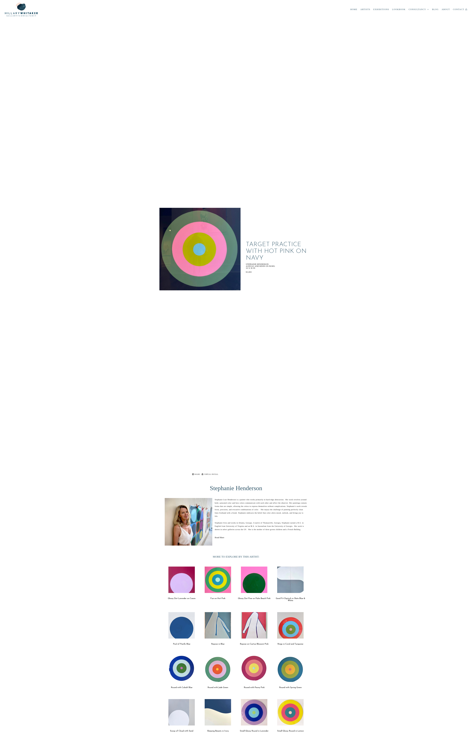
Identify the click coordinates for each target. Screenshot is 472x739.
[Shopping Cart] (466, 9)
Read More (219, 537)
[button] (419, 9)
